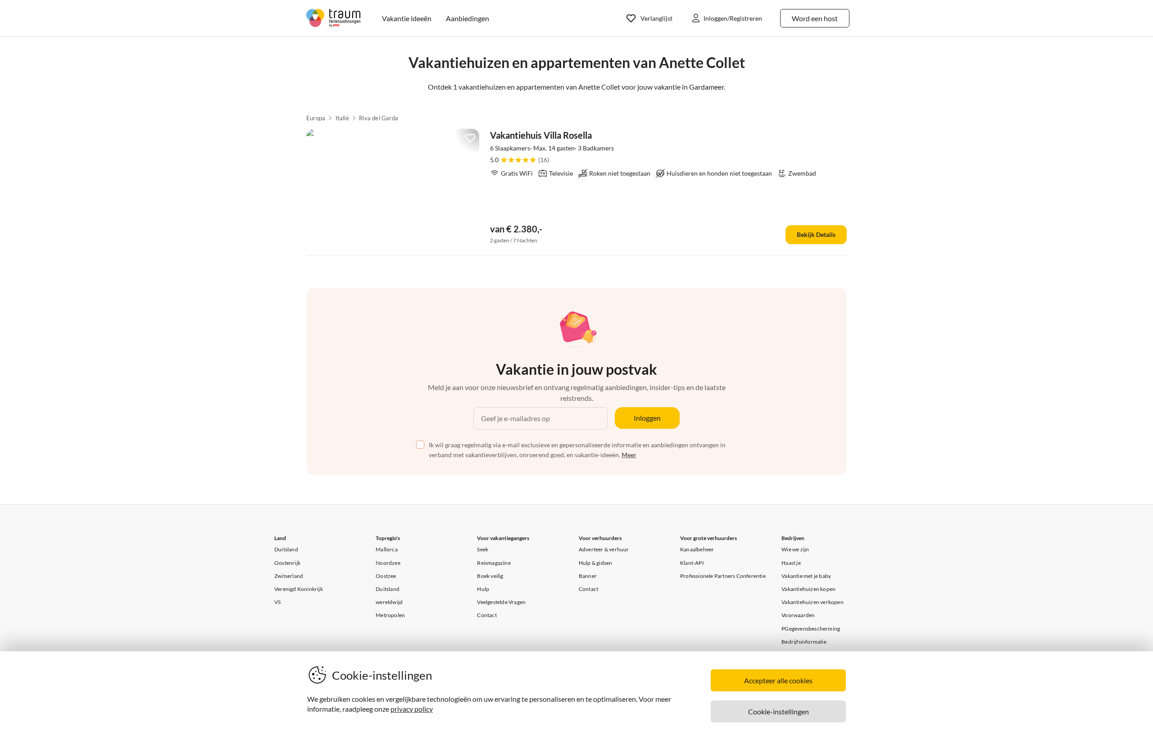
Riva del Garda (378, 118)
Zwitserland (288, 575)
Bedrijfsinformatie (803, 641)
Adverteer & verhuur (604, 549)
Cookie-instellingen (778, 711)
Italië (342, 118)
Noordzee (388, 562)
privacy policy (411, 708)
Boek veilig (490, 575)
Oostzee (386, 575)
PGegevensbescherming (810, 628)
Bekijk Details (816, 234)
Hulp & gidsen (596, 562)
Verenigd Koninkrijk (298, 589)
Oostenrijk (287, 562)
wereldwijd (389, 602)
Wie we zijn (795, 549)
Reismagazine (493, 562)
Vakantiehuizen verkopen (812, 602)
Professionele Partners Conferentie (723, 575)
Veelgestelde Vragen (501, 602)
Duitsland (286, 549)
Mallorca (387, 549)
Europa (315, 118)
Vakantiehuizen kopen (808, 589)
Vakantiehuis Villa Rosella (541, 135)
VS (277, 602)
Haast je (791, 562)
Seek (482, 549)
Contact (486, 615)
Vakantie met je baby (806, 575)
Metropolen (390, 615)
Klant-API (692, 562)
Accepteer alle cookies (778, 680)
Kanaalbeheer (697, 549)
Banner (588, 575)
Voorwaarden (798, 615)
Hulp (483, 589)
